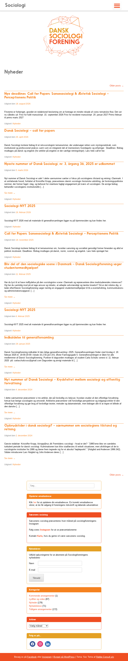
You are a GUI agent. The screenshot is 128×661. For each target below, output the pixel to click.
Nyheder (17, 123)
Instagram (45, 529)
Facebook (32, 657)
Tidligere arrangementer (40, 609)
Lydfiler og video (37, 599)
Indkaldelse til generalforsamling (29, 337)
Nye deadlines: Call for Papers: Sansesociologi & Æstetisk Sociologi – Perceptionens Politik (56, 95)
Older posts (117, 85)
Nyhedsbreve (35, 606)
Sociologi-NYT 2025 (19, 206)
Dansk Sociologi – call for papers (29, 130)
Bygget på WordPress (64, 657)
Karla (39, 536)
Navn (31, 563)
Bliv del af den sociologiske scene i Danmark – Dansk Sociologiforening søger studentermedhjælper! (63, 266)
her (34, 502)
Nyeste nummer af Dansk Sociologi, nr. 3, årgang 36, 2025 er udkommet (59, 164)
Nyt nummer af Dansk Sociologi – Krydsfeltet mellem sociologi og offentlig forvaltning (62, 381)
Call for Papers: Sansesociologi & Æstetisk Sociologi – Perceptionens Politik (61, 233)
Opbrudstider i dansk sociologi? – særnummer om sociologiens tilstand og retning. (60, 427)
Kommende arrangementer (41, 595)
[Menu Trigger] (117, 5)
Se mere (9, 193)
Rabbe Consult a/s (105, 657)
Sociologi (15, 5)
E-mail (32, 570)
